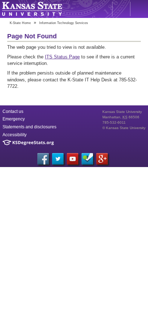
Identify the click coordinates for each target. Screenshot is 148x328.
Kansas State (32, 9)
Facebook (43, 159)
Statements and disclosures (29, 126)
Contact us (13, 111)
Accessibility (15, 134)
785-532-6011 (114, 122)
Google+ (102, 159)
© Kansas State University (123, 128)
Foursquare (87, 159)
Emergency (14, 119)
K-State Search (121, 9)
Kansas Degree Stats (28, 142)
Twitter (58, 159)
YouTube (72, 159)
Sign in (139, 9)
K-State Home (20, 23)
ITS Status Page (62, 57)
